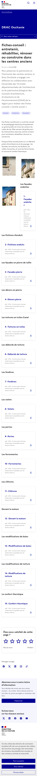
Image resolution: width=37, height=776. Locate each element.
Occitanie (5, 113)
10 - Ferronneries (13, 463)
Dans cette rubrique (11, 36)
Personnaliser (18, 772)
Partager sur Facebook (4, 666)
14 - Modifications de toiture (15, 575)
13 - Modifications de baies (18, 545)
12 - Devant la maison (15, 518)
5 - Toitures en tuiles (15, 326)
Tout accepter (18, 761)
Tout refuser (18, 766)
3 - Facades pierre (13, 272)
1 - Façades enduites (28, 200)
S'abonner (18, 701)
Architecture (15, 113)
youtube (27, 718)
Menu (34, 3)
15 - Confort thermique (16, 603)
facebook (15, 718)
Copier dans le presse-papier (27, 666)
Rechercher (28, 3)
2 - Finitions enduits (14, 244)
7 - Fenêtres (10, 381)
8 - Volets (9, 408)
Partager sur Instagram (21, 666)
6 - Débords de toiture (16, 354)
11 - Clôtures (11, 491)
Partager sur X (9, 666)
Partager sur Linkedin (15, 666)
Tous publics (26, 113)
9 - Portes (9, 436)
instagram (21, 718)
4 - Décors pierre (13, 299)
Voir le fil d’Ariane (7, 12)
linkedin (9, 718)
